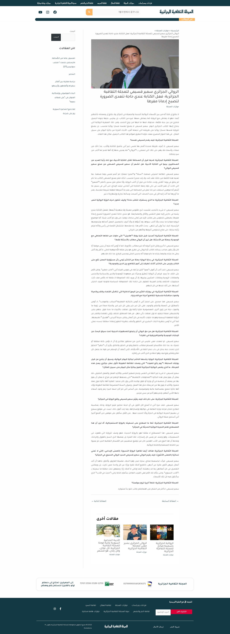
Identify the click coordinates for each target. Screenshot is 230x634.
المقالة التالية (98, 501)
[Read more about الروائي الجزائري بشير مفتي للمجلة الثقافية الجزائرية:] (135, 532)
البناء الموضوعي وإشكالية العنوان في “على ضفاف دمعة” (63, 97)
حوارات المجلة (129, 3)
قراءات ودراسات (145, 3)
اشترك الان (181, 612)
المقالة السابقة (170, 501)
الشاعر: (71, 74)
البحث (72, 32)
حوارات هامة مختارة (44, 3)
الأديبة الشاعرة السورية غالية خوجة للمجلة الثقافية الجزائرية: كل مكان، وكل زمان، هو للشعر (108, 545)
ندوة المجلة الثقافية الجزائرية (65, 3)
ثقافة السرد (102, 3)
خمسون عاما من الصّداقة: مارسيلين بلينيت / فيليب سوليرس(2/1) (63, 62)
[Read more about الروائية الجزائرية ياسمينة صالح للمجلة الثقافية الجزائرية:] (162, 532)
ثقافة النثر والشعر (86, 3)
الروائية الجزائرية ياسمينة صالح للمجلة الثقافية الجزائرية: (165, 547)
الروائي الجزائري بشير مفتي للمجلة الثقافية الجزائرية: (135, 546)
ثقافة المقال (115, 3)
